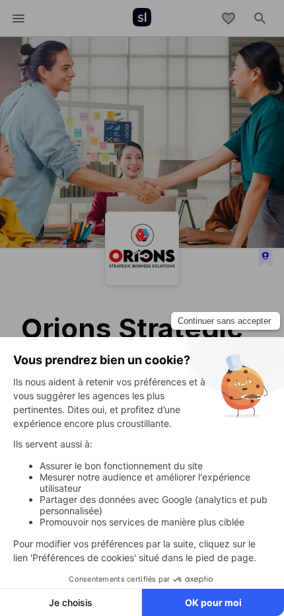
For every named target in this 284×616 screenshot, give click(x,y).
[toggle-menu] (18, 18)
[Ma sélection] (228, 18)
